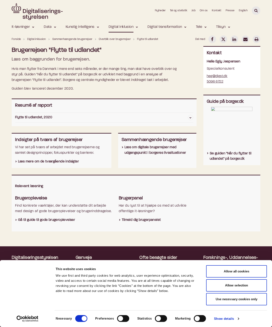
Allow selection (236, 285)
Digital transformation (164, 27)
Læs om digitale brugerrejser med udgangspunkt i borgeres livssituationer (155, 150)
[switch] (123, 318)
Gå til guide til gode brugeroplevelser (46, 220)
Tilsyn (221, 27)
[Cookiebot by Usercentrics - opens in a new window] (27, 319)
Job (193, 10)
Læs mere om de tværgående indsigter (48, 161)
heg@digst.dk (217, 76)
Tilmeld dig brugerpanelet (141, 220)
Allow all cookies (236, 271)
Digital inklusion (121, 27)
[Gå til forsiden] (37, 10)
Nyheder (160, 10)
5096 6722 (215, 81)
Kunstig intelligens (80, 27)
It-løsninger (21, 27)
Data (48, 27)
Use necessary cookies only (237, 299)
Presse (230, 10)
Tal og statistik (178, 10)
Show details (224, 318)
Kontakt (216, 10)
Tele (199, 27)
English (243, 10)
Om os (204, 10)
